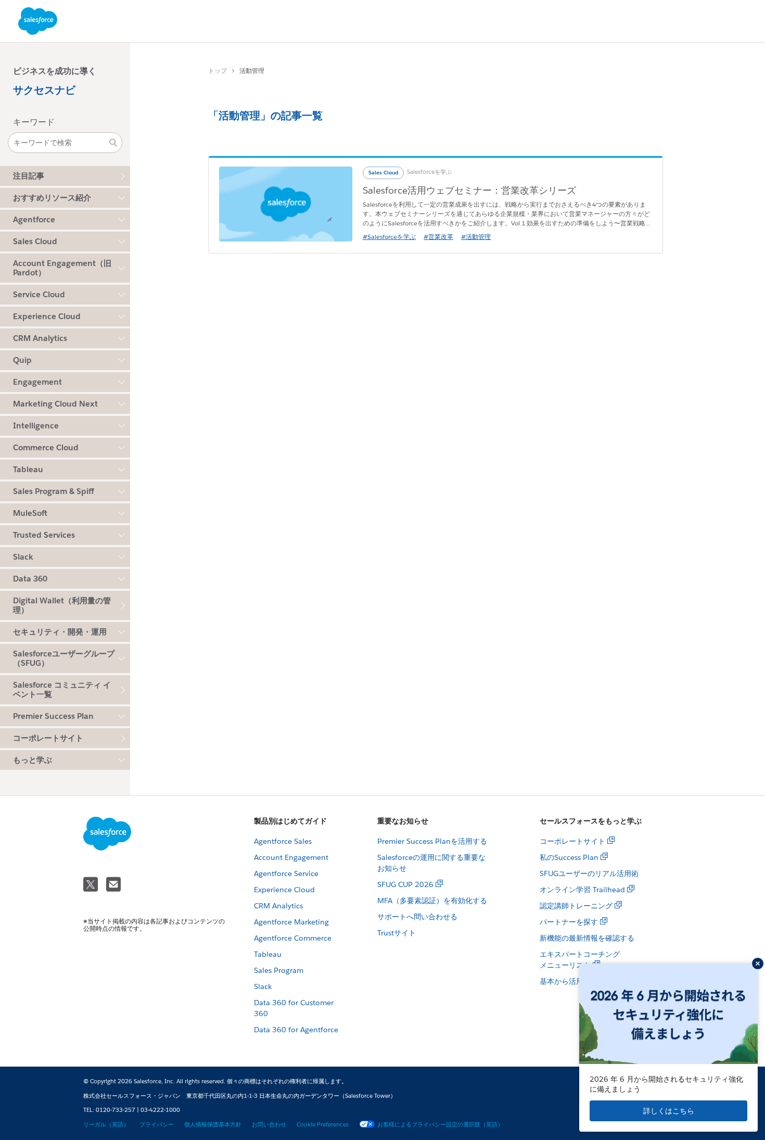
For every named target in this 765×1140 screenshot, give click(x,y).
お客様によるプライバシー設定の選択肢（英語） (440, 1125)
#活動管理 (476, 236)
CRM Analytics (278, 905)
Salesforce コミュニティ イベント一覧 (62, 689)
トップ (217, 70)
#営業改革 (438, 236)
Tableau (268, 954)
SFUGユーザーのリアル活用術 (589, 873)
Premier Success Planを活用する (432, 841)
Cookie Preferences (323, 1125)
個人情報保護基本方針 (212, 1125)
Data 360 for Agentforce (296, 1029)
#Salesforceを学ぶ (389, 236)
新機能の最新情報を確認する (587, 938)
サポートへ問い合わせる (417, 916)
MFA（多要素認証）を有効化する (432, 900)
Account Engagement (291, 857)
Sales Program (278, 970)
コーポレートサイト (48, 738)
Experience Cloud (284, 889)
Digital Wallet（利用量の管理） (62, 605)
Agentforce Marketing (291, 922)
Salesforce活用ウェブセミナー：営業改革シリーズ (469, 190)
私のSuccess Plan (569, 857)
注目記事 (28, 176)
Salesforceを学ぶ (429, 172)
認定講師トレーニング (576, 905)
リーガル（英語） (106, 1125)
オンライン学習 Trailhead (582, 889)
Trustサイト (396, 933)
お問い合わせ (269, 1125)
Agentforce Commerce (293, 938)
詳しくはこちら (668, 1111)
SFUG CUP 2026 (405, 884)
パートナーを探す (569, 922)
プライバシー (156, 1125)
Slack (263, 986)
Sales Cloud (383, 172)
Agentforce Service (286, 873)
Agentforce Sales (283, 841)
